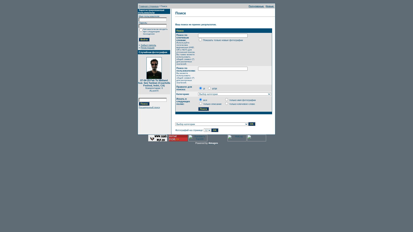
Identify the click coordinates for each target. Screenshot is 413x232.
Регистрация (147, 47)
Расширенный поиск (149, 107)
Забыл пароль (148, 45)
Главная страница (149, 6)
